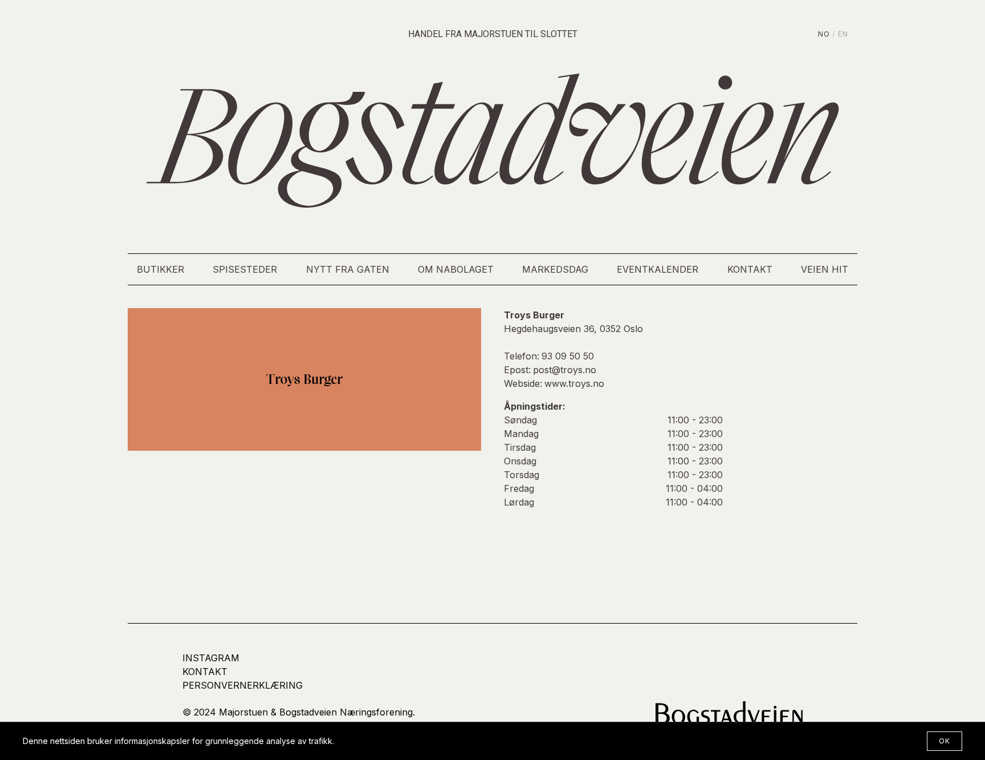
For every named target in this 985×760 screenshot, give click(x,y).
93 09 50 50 (568, 356)
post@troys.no (564, 369)
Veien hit (824, 269)
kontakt (204, 671)
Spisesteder (245, 269)
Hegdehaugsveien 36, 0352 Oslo (573, 328)
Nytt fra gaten (347, 269)
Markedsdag (555, 269)
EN (843, 34)
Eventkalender (657, 269)
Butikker (160, 269)
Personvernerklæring (242, 685)
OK (944, 741)
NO (824, 34)
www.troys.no (574, 383)
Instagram (210, 658)
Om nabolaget (456, 269)
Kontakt (749, 269)
